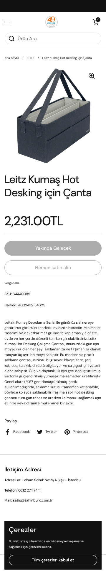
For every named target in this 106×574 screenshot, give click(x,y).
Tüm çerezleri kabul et (53, 560)
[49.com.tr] (52, 22)
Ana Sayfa (11, 58)
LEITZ (30, 58)
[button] (96, 22)
